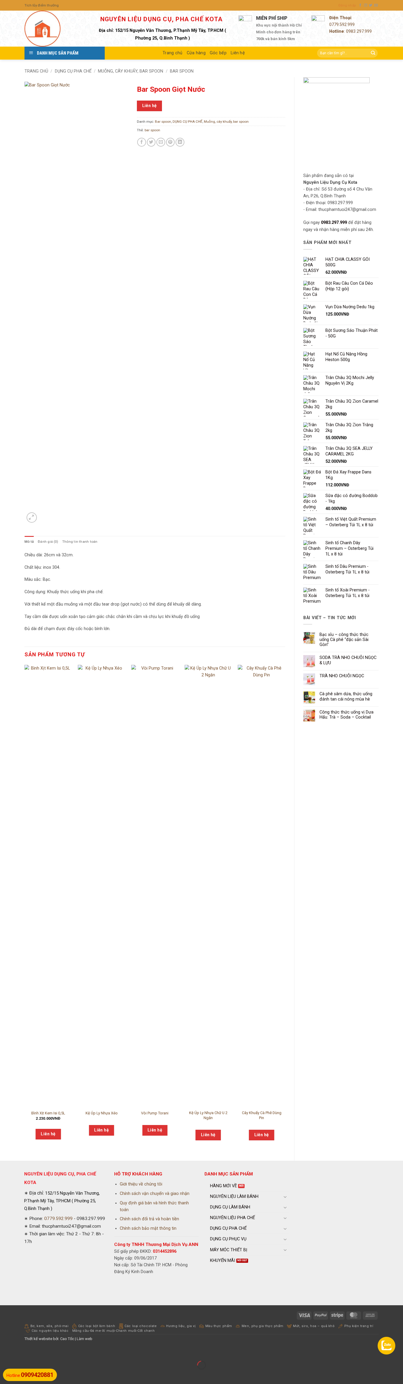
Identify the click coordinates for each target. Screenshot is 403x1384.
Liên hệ (238, 52)
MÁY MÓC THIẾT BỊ (228, 1249)
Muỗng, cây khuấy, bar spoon (130, 71)
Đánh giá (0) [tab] (48, 542)
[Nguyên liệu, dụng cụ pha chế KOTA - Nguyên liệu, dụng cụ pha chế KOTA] (53, 29)
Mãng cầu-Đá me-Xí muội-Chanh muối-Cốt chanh (113, 1331)
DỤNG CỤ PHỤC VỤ (228, 1239)
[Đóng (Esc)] (52, 1352)
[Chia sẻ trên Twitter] (151, 142)
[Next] (285, 908)
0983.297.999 (334, 222)
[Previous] (24, 908)
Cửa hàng (196, 52)
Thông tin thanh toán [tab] (80, 542)
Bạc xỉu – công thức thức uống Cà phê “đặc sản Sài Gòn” (344, 639)
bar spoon (152, 130)
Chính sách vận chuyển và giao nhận (154, 1193)
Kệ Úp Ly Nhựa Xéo (102, 1113)
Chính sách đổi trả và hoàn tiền (149, 1218)
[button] (347, 5)
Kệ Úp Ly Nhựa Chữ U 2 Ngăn (208, 1115)
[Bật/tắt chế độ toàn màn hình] (21, 1352)
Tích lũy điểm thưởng (41, 5)
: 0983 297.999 (350, 31)
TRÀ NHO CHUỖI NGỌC (342, 675)
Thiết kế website (38, 1339)
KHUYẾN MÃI (222, 1260)
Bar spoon (182, 71)
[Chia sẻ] (37, 1352)
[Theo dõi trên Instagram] (365, 5)
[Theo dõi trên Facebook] (360, 5)
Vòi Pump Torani (154, 1113)
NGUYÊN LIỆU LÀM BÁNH (234, 1196)
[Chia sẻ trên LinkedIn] (180, 142)
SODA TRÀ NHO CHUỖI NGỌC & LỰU (348, 660)
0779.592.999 (342, 24)
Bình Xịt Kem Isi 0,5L (48, 1113)
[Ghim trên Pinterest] (170, 142)
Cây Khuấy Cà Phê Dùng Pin (261, 1115)
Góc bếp (218, 52)
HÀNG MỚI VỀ (223, 1185)
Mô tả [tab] (29, 542)
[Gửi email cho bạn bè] (160, 142)
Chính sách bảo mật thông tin (148, 1228)
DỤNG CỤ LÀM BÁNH (230, 1207)
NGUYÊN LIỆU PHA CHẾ (232, 1217)
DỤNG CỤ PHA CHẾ (73, 71)
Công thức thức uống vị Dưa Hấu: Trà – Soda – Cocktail (346, 715)
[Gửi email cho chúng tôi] (376, 5)
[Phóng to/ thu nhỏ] (5, 1352)
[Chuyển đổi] (285, 1196)
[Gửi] (372, 53)
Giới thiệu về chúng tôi (141, 1184)
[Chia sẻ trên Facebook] (141, 142)
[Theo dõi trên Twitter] (370, 5)
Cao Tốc (67, 1339)
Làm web (84, 1339)
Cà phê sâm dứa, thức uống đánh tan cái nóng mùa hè (346, 696)
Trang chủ (173, 52)
